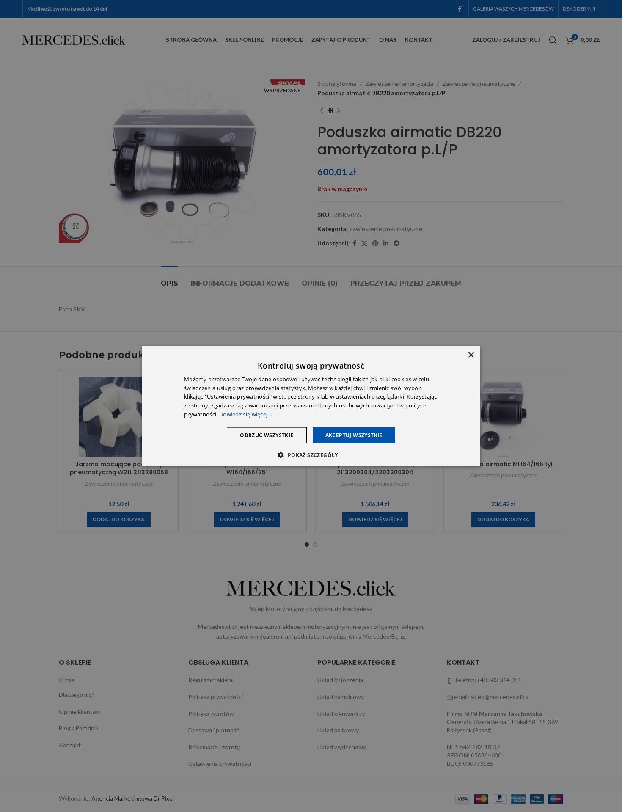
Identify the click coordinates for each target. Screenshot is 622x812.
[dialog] (311, 406)
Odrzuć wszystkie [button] (266, 434)
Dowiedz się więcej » (245, 414)
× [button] (471, 355)
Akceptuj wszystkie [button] (354, 434)
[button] (311, 455)
